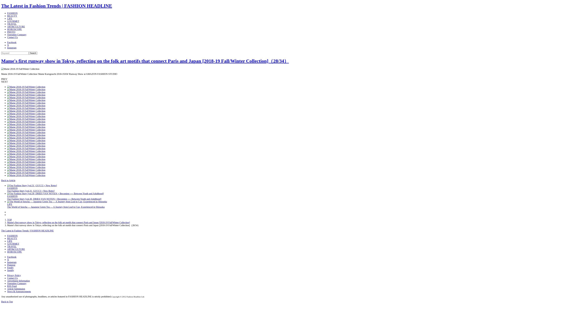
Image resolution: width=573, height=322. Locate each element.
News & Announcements (19, 291)
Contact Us (12, 37)
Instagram (11, 48)
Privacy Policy (14, 275)
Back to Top (7, 301)
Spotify (10, 270)
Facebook (11, 42)
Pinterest (11, 265)
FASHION (12, 13)
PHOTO (11, 32)
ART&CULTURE (16, 26)
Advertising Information (18, 281)
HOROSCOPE (14, 29)
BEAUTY (12, 16)
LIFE (9, 18)
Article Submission (16, 289)
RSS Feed (12, 286)
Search (33, 53)
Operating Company (16, 34)
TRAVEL (12, 24)
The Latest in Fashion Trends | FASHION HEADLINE (56, 5)
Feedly (10, 267)
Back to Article (8, 180)
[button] (286, 79)
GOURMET (13, 21)
